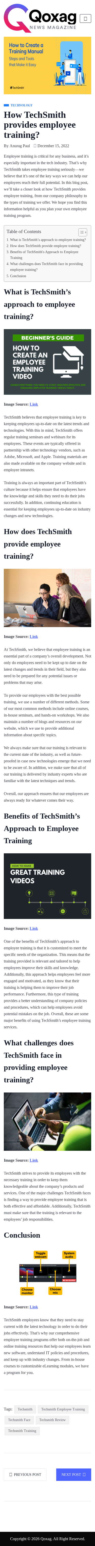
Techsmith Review (52, 1420)
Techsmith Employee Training (63, 1409)
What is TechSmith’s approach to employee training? (48, 240)
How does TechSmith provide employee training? (45, 246)
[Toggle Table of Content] (80, 232)
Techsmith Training (22, 1431)
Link (34, 404)
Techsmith (25, 1409)
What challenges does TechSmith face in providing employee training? (46, 267)
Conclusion (18, 276)
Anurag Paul (20, 146)
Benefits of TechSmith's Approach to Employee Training (44, 255)
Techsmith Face (19, 1420)
